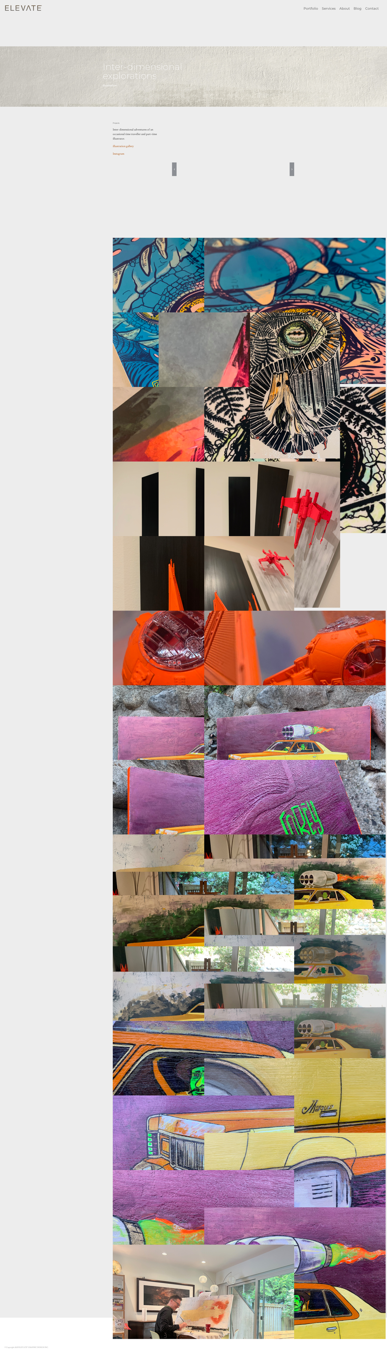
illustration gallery (123, 146)
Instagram (118, 154)
